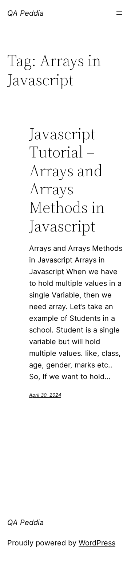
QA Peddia (25, 13)
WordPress (97, 542)
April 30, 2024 (45, 395)
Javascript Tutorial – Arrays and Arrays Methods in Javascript (67, 180)
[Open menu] (119, 13)
